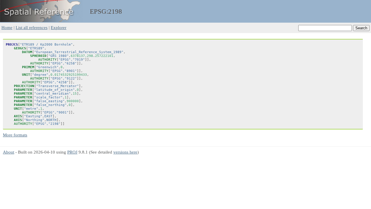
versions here (125, 151)
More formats (15, 134)
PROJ (72, 151)
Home (6, 27)
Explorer (58, 27)
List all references (32, 27)
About (8, 151)
